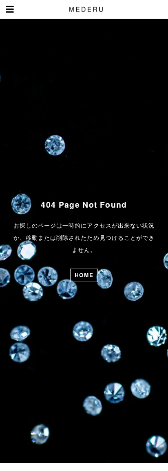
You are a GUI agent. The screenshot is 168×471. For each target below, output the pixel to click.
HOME (84, 275)
